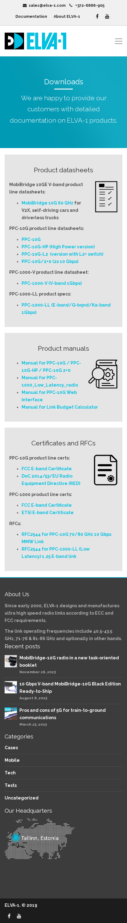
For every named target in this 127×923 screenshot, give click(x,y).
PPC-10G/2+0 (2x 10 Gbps (49, 261)
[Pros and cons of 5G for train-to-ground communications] (11, 713)
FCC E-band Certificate (47, 468)
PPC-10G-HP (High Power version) (58, 246)
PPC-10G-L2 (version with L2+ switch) (62, 254)
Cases (11, 747)
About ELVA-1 (71, 16)
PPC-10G (31, 239)
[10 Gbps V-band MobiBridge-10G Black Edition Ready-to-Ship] (11, 687)
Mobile (12, 760)
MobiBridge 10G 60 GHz (47, 202)
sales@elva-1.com (47, 5)
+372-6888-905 (89, 5)
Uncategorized (22, 797)
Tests (11, 785)
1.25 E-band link (59, 556)
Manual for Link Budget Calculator (60, 407)
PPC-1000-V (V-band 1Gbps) (52, 283)
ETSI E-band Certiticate (48, 512)
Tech (10, 772)
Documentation (31, 16)
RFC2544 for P (37, 534)
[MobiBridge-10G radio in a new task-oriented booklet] (11, 660)
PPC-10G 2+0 (57, 370)
